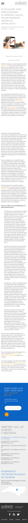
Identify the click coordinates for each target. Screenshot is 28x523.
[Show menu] (2, 3)
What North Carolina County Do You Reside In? (11, 401)
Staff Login (24, 519)
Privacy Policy (4, 519)
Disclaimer (17, 519)
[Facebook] (9, 514)
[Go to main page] (21, 3)
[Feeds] (14, 514)
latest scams (5, 65)
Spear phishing (12, 107)
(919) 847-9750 (7, 484)
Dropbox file (5, 188)
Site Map (11, 519)
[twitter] (18, 514)
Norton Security (19, 100)
